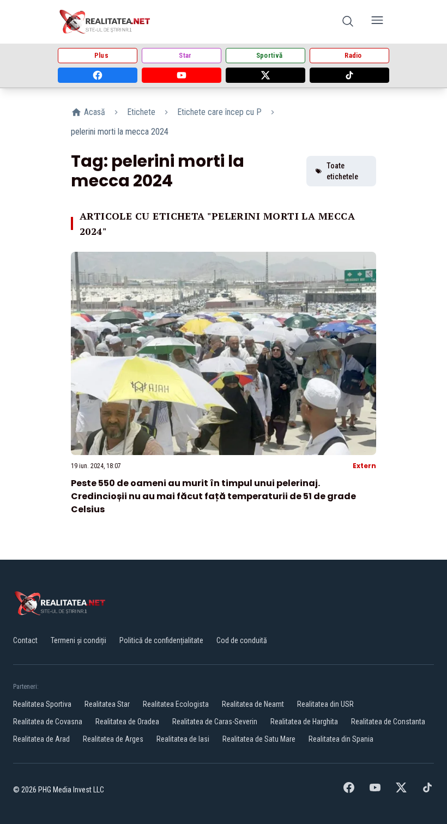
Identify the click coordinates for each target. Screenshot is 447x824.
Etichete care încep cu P (219, 112)
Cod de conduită (241, 640)
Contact (25, 640)
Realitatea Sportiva (42, 704)
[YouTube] (181, 75)
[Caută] (348, 22)
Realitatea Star (107, 704)
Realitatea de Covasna (47, 721)
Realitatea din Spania (341, 739)
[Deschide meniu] (377, 22)
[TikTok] (349, 75)
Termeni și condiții (78, 640)
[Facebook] (97, 75)
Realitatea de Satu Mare (258, 739)
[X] (265, 75)
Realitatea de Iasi (182, 739)
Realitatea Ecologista (176, 704)
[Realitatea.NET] (105, 21)
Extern (364, 465)
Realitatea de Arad (41, 739)
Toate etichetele (342, 171)
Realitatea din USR (325, 704)
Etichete (141, 112)
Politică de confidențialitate (161, 640)
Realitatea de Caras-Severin (214, 721)
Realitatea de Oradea (127, 721)
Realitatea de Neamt (253, 704)
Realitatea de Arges (113, 739)
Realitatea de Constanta (388, 721)
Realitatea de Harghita (304, 721)
